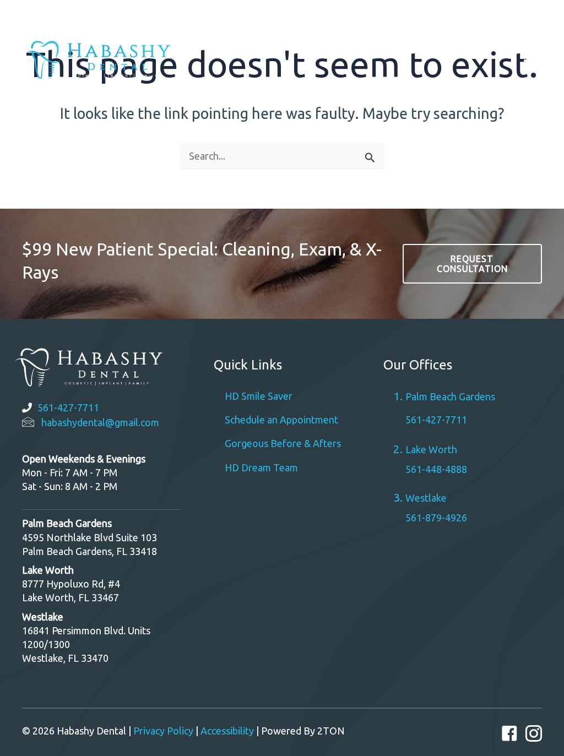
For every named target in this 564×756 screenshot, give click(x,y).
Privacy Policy (163, 730)
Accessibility (227, 730)
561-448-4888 (436, 469)
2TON (331, 730)
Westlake (507, 16)
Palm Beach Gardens (385, 16)
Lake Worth (431, 449)
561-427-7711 (68, 407)
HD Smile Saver (258, 395)
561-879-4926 (436, 517)
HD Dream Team (261, 467)
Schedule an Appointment (281, 419)
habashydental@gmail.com (100, 422)
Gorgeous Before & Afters (283, 443)
